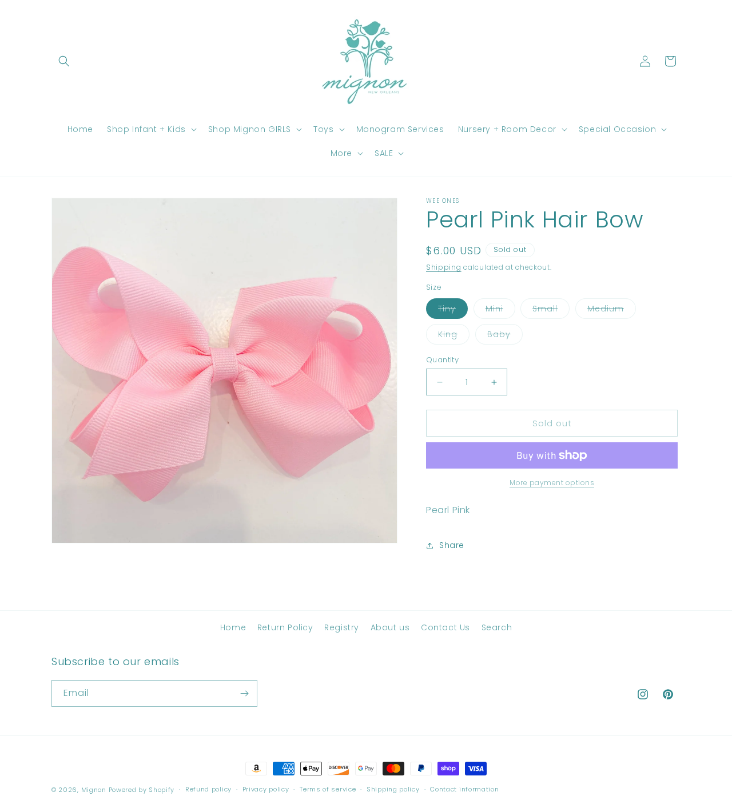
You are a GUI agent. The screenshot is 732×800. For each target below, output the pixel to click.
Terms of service (328, 789)
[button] (64, 61)
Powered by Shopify (142, 789)
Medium (611, 310)
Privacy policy (265, 789)
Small (551, 310)
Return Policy (285, 627)
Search (497, 627)
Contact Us (445, 627)
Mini (500, 310)
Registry (341, 627)
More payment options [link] (552, 482)
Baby (505, 336)
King (454, 336)
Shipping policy (393, 789)
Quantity (442, 359)
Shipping (444, 267)
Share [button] (451, 545)
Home (233, 627)
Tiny (453, 310)
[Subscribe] (244, 693)
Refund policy (208, 789)
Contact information (464, 789)
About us (390, 627)
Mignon (95, 789)
